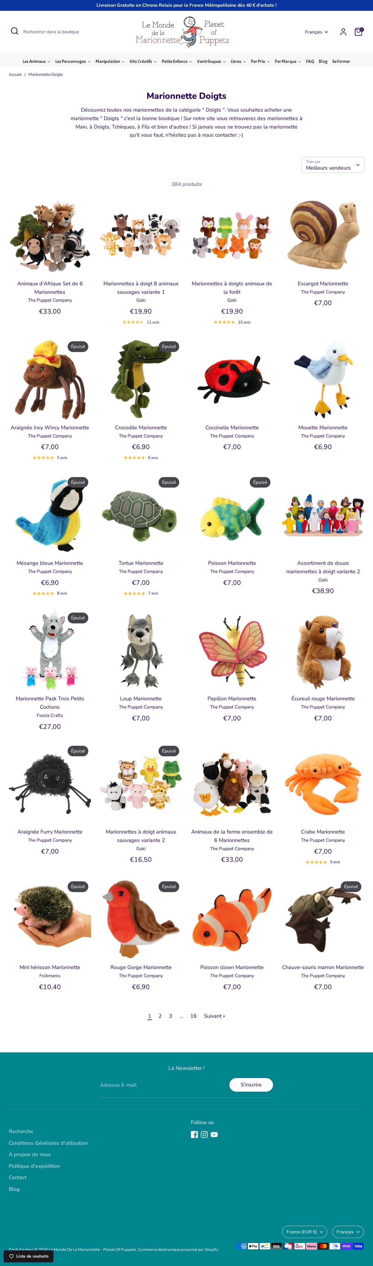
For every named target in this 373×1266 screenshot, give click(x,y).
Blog (14, 1189)
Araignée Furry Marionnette (49, 831)
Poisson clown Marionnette (232, 967)
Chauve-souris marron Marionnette (323, 967)
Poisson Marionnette (232, 563)
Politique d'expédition (34, 1166)
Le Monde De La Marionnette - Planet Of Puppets (92, 1249)
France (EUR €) (301, 1232)
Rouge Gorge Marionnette (141, 967)
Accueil (15, 74)
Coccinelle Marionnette (232, 427)
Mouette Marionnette (323, 427)
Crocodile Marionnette (141, 427)
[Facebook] (194, 1134)
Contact (18, 1177)
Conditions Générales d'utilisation (48, 1143)
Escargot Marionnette (323, 283)
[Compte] (343, 32)
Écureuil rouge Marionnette (323, 698)
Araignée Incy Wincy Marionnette (50, 427)
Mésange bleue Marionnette (50, 563)
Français (313, 32)
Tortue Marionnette (141, 563)
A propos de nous (30, 1154)
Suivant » (214, 1015)
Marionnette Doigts (46, 74)
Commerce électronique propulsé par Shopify (178, 1249)
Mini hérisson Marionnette (50, 967)
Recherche (21, 1131)
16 (193, 1015)
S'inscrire (251, 1084)
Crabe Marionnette (323, 831)
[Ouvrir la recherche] (14, 31)
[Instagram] (204, 1134)
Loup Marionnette (141, 698)
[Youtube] (214, 1134)
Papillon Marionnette (231, 698)
